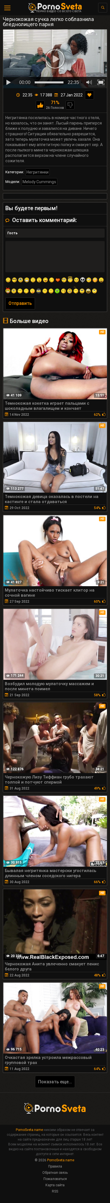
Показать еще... (55, 1081)
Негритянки (38, 172)
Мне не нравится (70, 105)
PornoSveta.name (29, 1130)
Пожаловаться (55, 1179)
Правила (55, 1166)
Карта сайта (55, 1185)
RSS (55, 1191)
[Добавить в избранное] (89, 95)
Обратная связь (55, 1173)
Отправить (20, 303)
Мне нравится (40, 105)
